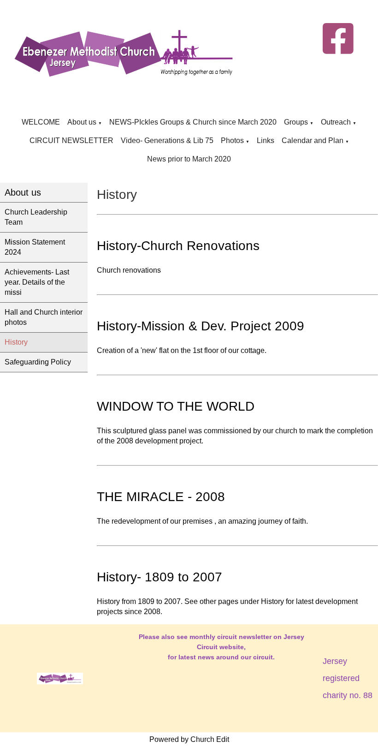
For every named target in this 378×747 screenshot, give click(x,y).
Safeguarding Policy (38, 362)
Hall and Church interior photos (44, 317)
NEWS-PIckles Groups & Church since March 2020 (193, 122)
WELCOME (41, 122)
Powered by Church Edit (189, 739)
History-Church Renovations (178, 246)
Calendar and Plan (312, 140)
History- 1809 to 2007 (159, 577)
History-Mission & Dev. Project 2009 (200, 326)
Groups (297, 122)
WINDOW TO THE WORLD (175, 406)
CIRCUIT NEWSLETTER (71, 140)
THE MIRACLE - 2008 (161, 497)
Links (265, 140)
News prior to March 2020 (189, 159)
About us (81, 122)
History (16, 342)
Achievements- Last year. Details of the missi (37, 282)
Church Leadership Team (36, 217)
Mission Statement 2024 (35, 247)
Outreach (336, 122)
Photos (232, 140)
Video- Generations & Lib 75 (167, 140)
